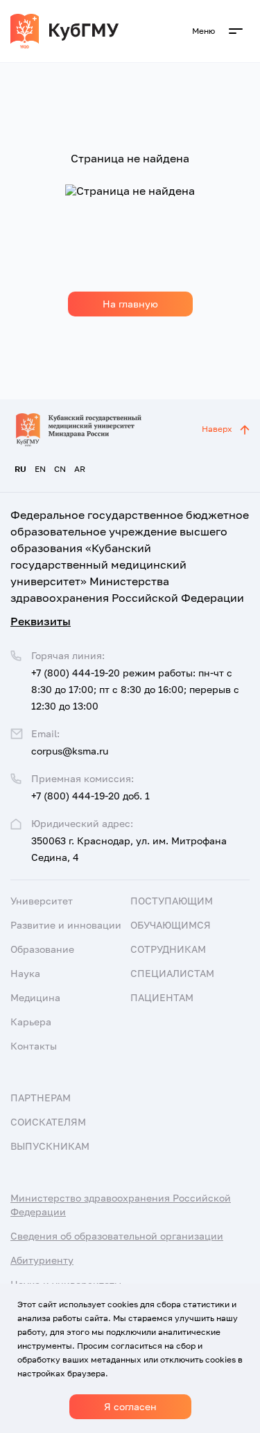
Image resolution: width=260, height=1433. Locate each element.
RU (20, 469)
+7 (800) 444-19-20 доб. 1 (90, 795)
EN (40, 469)
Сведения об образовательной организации (116, 1236)
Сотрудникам (168, 949)
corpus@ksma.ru (69, 751)
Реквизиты (40, 621)
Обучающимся (170, 925)
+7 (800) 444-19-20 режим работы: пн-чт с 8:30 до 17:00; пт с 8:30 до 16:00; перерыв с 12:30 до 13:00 (135, 689)
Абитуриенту (41, 1260)
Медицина (35, 997)
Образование (42, 949)
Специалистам (172, 973)
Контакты (33, 1046)
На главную (130, 304)
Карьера (30, 1021)
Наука (25, 973)
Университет (41, 901)
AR (79, 469)
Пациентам (161, 997)
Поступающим (171, 901)
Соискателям (48, 1122)
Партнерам (40, 1097)
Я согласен (130, 1406)
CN (60, 469)
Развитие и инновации (65, 925)
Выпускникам (49, 1146)
